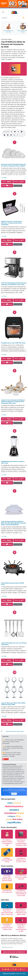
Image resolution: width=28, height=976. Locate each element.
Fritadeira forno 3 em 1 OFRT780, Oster (13, 343)
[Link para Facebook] (13, 969)
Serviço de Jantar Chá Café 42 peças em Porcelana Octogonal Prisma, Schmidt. (13, 165)
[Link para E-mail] (16, 969)
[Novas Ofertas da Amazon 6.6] (14, 3)
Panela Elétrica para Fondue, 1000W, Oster (12, 584)
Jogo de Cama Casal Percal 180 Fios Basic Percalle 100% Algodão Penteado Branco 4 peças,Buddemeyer (13, 523)
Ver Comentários (18, 185)
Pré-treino (18, 819)
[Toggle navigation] (3, 12)
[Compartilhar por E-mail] (14, 135)
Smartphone (10, 813)
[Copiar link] (17, 135)
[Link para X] (8, 969)
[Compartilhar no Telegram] (4, 135)
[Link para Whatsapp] (23, 969)
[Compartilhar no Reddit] (11, 135)
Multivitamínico (14, 806)
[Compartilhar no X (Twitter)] (18, 131)
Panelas (20, 813)
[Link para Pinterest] (3, 969)
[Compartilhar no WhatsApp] (11, 131)
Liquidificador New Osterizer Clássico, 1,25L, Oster (13, 462)
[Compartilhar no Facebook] (15, 131)
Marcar (14, 794)
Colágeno (11, 816)
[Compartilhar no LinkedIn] (21, 131)
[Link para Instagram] (10, 969)
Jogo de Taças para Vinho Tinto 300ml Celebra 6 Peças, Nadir (13, 703)
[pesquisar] (24, 18)
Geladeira (14, 809)
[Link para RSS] (18, 969)
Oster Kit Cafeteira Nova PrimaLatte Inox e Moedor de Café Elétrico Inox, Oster (14, 283)
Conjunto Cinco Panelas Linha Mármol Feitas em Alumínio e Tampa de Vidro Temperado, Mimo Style (13, 401)
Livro (10, 802)
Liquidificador (14, 822)
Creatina (17, 802)
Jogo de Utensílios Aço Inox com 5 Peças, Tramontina (14, 643)
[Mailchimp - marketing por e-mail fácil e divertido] (14, 957)
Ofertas (4, 181)
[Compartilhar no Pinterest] (7, 135)
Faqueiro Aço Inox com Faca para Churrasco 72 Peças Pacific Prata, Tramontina (11, 222)
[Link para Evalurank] (25, 969)
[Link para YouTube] (6, 969)
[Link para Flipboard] (20, 969)
